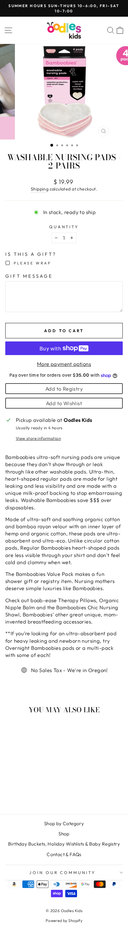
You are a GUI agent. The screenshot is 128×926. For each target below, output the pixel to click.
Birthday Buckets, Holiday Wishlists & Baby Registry (64, 844)
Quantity (64, 226)
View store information (38, 438)
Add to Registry (64, 388)
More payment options (64, 364)
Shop (64, 834)
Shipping (39, 189)
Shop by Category (64, 823)
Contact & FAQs (64, 854)
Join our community (62, 872)
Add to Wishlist (64, 403)
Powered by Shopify (64, 920)
